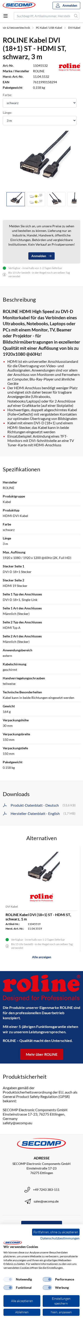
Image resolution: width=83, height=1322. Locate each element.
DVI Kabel (74, 27)
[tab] (15, 199)
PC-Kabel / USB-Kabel (49, 27)
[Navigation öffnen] (5, 15)
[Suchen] (76, 15)
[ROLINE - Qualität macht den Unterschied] (41, 988)
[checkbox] (8, 1279)
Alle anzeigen (41, 957)
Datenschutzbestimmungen (60, 1238)
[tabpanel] (41, 160)
